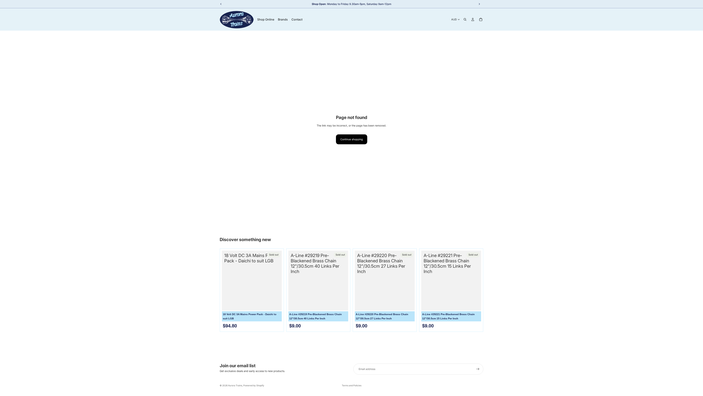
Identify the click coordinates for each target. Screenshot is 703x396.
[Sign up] (478, 369)
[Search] (465, 19)
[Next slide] (479, 4)
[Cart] (481, 19)
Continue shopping (351, 139)
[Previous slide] (221, 4)
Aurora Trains (235, 385)
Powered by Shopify (253, 385)
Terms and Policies (351, 385)
